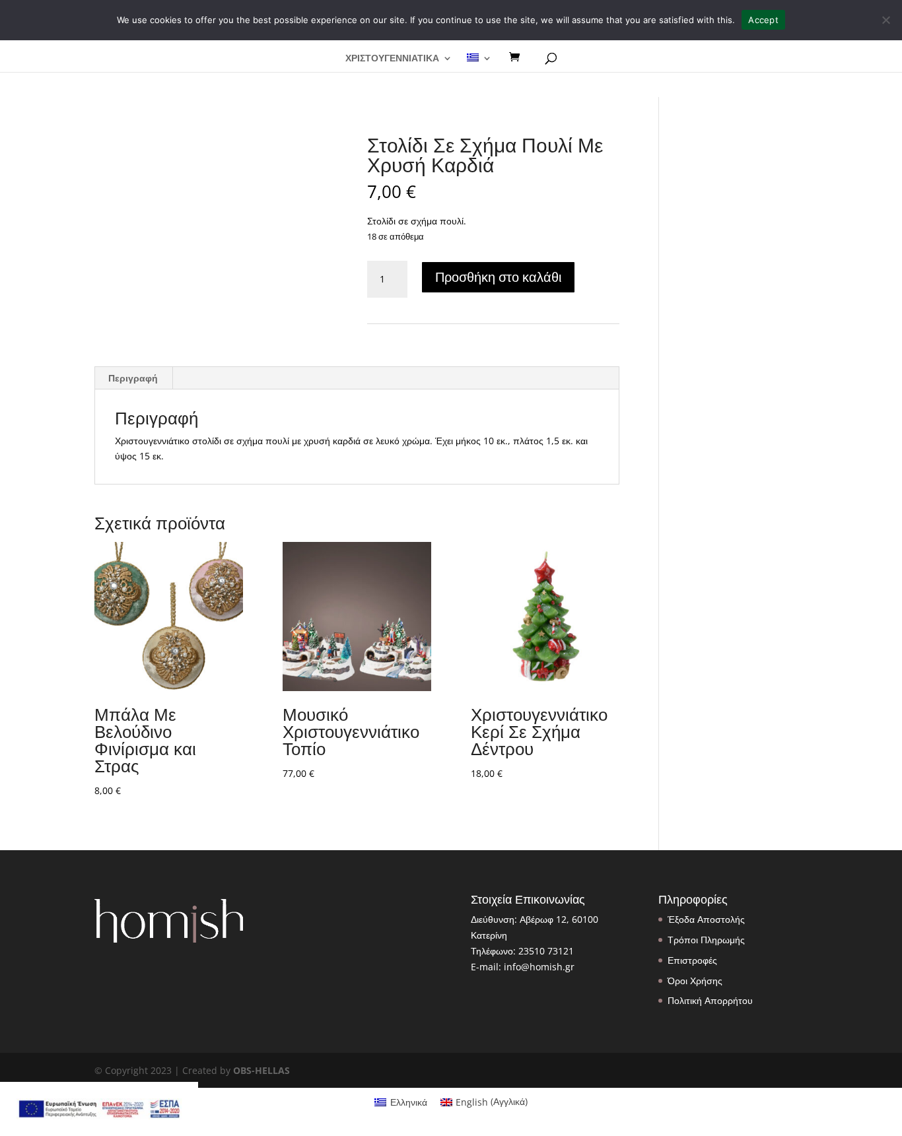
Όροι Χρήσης (695, 980)
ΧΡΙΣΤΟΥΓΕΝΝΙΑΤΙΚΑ (392, 58)
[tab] (133, 378)
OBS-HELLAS (261, 1070)
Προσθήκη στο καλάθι (498, 277)
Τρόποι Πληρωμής (706, 939)
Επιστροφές (692, 960)
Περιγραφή (133, 378)
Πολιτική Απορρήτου (710, 1000)
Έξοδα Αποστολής (706, 919)
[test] (519, 57)
